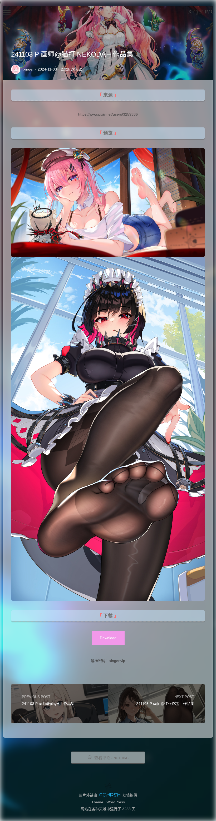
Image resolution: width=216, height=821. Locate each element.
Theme (97, 802)
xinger (28, 69)
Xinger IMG (201, 11)
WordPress (115, 802)
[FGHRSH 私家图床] (109, 795)
